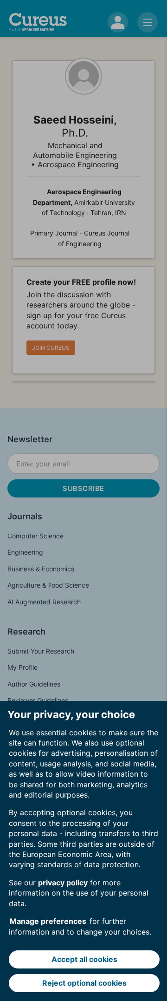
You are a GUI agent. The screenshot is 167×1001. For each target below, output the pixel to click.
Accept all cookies (84, 959)
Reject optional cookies (84, 983)
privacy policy (63, 882)
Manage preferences (48, 921)
